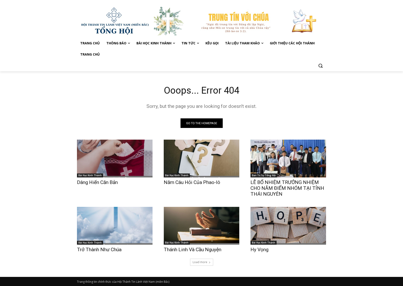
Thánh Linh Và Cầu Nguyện (192, 249)
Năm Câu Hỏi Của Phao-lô (192, 182)
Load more (200, 262)
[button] (320, 65)
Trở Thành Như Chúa (99, 249)
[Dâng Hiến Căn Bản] (115, 158)
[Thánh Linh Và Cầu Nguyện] (201, 226)
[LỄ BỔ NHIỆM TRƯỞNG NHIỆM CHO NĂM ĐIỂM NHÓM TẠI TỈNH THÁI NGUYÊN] (288, 158)
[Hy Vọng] (288, 226)
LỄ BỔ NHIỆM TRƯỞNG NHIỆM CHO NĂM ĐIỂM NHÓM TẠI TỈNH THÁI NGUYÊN (287, 188)
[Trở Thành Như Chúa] (115, 226)
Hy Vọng (260, 249)
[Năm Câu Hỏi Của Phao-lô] (201, 158)
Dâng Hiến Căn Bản (97, 182)
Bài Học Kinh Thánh (90, 175)
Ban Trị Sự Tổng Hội (264, 175)
